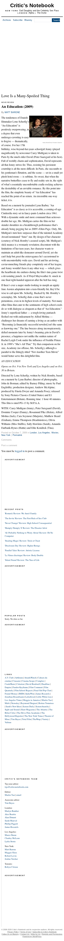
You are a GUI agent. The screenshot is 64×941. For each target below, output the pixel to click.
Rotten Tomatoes (46, 703)
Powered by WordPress (32, 936)
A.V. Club (9, 677)
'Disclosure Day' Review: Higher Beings (22, 545)
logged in (20, 451)
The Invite (41, 13)
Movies (55, 432)
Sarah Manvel (11, 820)
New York (5, 435)
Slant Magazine (28, 709)
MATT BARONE (12, 112)
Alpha (31, 13)
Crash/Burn (10, 684)
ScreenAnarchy (42, 706)
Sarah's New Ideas (13, 706)
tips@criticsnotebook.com (16, 786)
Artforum (19, 677)
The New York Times (33, 715)
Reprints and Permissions (52, 934)
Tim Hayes (16, 719)
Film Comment (36, 687)
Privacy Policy (13, 932)
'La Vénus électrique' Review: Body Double (24, 555)
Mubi (7, 703)
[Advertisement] (32, 57)
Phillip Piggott (11, 823)
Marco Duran (10, 835)
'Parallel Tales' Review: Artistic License (22, 550)
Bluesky (28, 20)
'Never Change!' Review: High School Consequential (28, 523)
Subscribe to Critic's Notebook (44, 932)
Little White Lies (44, 696)
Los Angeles (44, 432)
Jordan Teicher (11, 858)
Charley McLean (12, 838)
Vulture (8, 722)
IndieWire (30, 693)
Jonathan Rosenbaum (14, 696)
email (18, 794)
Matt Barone (10, 849)
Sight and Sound (12, 709)
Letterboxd (30, 696)
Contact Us (24, 934)
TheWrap (37, 719)
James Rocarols (43, 693)
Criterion (20, 684)
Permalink (17, 435)
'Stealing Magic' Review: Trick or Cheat (22, 540)
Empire (8, 687)
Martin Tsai (47, 700)
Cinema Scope (28, 680)
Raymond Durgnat (29, 703)
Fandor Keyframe (20, 687)
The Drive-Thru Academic (28, 712)
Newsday (15, 703)
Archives (7, 20)
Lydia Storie (10, 841)
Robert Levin (11, 855)
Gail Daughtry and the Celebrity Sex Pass (39, 10)
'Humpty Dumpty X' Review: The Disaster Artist (26, 527)
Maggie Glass (11, 852)
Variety (45, 719)
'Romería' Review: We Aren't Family (21, 513)
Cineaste (16, 680)
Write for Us (35, 934)
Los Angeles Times (13, 700)
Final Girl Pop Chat (42, 690)
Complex (40, 680)
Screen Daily (28, 706)
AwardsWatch (30, 677)
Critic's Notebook (32, 5)
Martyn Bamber (12, 810)
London (33, 432)
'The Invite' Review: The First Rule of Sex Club (26, 518)
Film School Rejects (23, 690)
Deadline (46, 684)
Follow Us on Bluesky (10, 934)
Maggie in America (31, 700)
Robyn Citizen (11, 866)
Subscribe (17, 20)
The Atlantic (42, 709)
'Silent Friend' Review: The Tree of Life (22, 560)
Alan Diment (10, 817)
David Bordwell (33, 684)
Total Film (26, 719)
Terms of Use (25, 932)
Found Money (11, 693)
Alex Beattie (10, 814)
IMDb (21, 693)
